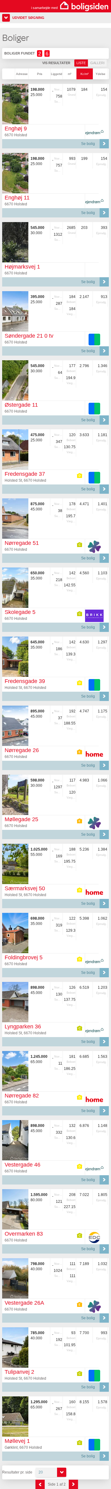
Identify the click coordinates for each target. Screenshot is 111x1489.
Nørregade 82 (22, 1096)
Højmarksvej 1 (22, 267)
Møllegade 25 (21, 819)
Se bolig (88, 144)
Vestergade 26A (24, 1303)
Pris (39, 74)
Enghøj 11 (17, 198)
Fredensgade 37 (25, 474)
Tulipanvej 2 (19, 1372)
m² (69, 74)
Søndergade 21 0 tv (29, 336)
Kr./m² (84, 74)
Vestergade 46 (22, 1165)
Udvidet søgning (28, 18)
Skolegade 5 (20, 612)
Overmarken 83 (24, 1234)
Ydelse (100, 74)
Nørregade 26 (22, 750)
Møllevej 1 (17, 1441)
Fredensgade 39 (25, 681)
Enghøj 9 (16, 128)
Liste (81, 63)
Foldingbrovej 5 (24, 957)
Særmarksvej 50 (25, 888)
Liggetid (56, 74)
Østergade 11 (21, 405)
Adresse (22, 74)
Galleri (97, 63)
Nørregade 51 (22, 543)
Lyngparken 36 (23, 1026)
